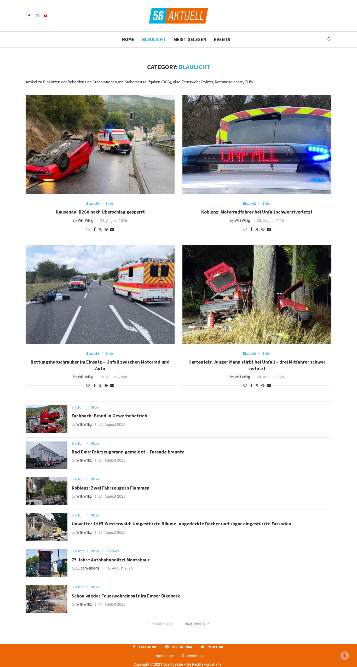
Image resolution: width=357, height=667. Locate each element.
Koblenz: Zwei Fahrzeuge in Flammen (110, 488)
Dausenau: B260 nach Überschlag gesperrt (100, 212)
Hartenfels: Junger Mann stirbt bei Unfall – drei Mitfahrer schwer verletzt (256, 365)
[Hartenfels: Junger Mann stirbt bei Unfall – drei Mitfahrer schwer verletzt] (256, 294)
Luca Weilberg (87, 568)
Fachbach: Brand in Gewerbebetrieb (109, 416)
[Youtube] (45, 15)
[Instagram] (37, 15)
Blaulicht (154, 39)
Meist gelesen (190, 39)
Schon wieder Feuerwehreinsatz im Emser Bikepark (126, 596)
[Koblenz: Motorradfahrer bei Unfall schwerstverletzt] (256, 144)
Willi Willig (85, 220)
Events (222, 39)
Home (128, 39)
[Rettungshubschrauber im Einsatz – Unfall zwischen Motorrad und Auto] (100, 294)
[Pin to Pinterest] (106, 229)
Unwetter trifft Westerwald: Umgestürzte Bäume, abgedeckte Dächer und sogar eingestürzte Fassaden (181, 524)
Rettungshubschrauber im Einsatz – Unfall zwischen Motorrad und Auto (100, 365)
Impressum (163, 655)
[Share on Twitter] (100, 229)
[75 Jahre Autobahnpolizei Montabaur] (46, 563)
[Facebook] (29, 15)
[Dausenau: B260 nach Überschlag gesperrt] (100, 144)
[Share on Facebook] (95, 229)
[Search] (328, 39)
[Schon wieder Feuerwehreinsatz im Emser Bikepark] (46, 599)
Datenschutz (193, 655)
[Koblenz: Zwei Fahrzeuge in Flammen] (46, 491)
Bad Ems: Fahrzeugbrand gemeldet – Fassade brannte (128, 452)
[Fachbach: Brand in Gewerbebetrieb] (46, 419)
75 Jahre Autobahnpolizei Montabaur (110, 560)
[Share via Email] (112, 229)
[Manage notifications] (345, 655)
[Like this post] (88, 229)
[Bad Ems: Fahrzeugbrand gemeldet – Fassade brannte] (46, 455)
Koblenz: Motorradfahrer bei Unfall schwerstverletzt (257, 212)
